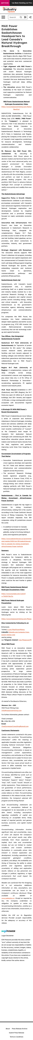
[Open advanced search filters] (25, 17)
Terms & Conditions (16, 1037)
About (8, 1029)
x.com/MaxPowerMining (16, 629)
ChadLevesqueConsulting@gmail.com (15, 726)
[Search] (21, 17)
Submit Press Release (16, 1033)
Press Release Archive (19, 1029)
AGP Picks (5, 3)
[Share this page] (30, 17)
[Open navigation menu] (3, 17)
